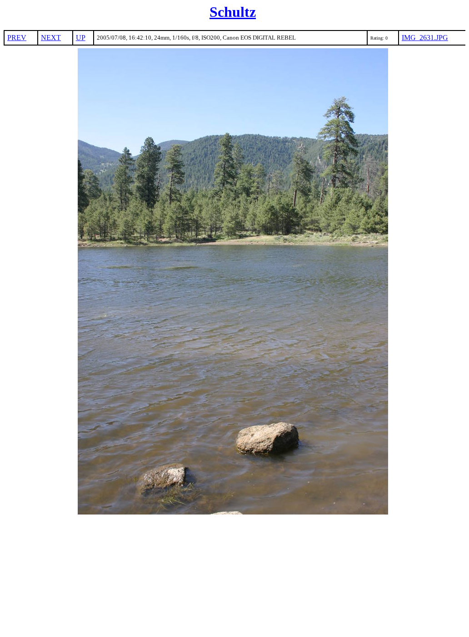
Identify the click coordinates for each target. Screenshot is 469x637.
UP (80, 37)
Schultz (233, 12)
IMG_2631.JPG (425, 37)
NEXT (51, 37)
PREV (16, 37)
